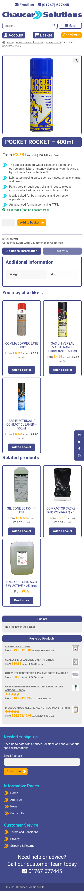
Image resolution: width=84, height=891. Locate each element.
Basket (45, 35)
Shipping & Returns (22, 845)
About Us (16, 800)
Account (15, 35)
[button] (76, 60)
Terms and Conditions (24, 832)
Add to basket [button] (21, 370)
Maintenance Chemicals (29, 42)
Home (10, 42)
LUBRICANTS (53, 42)
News (13, 806)
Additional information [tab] (21, 251)
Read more (21, 600)
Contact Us (17, 813)
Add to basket (29, 222)
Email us (26, 5)
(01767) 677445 (55, 5)
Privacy (15, 839)
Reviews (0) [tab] (62, 251)
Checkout (71, 35)
